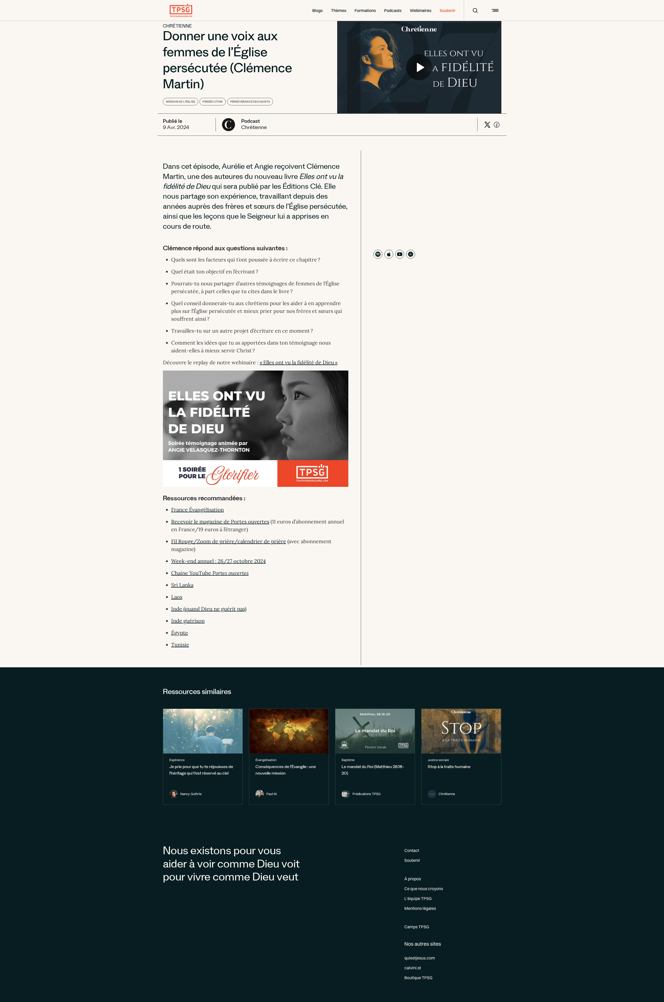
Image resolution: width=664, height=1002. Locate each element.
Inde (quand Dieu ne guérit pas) (208, 609)
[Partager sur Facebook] (496, 124)
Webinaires (420, 10)
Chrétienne (177, 26)
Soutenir (447, 10)
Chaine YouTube (191, 573)
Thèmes (338, 10)
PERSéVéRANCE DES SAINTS (250, 101)
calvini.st (412, 967)
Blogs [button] (317, 10)
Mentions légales (420, 908)
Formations (365, 10)
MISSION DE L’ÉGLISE (180, 101)
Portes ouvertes (230, 573)
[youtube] (399, 254)
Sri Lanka (182, 585)
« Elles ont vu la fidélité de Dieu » (299, 362)
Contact (411, 850)
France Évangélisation (197, 509)
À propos (412, 878)
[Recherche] (472, 10)
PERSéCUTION (213, 101)
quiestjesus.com (419, 957)
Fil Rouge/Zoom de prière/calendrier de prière (228, 541)
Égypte (179, 632)
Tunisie (180, 644)
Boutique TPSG (418, 977)
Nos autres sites (422, 943)
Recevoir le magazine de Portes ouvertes (220, 521)
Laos (176, 597)
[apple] (388, 254)
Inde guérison (188, 620)
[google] (410, 254)
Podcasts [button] (393, 10)
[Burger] (494, 10)
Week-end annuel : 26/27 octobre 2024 (218, 561)
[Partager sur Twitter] (487, 124)
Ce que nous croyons (423, 888)
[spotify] (378, 254)
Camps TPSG (416, 926)
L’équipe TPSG (418, 898)
